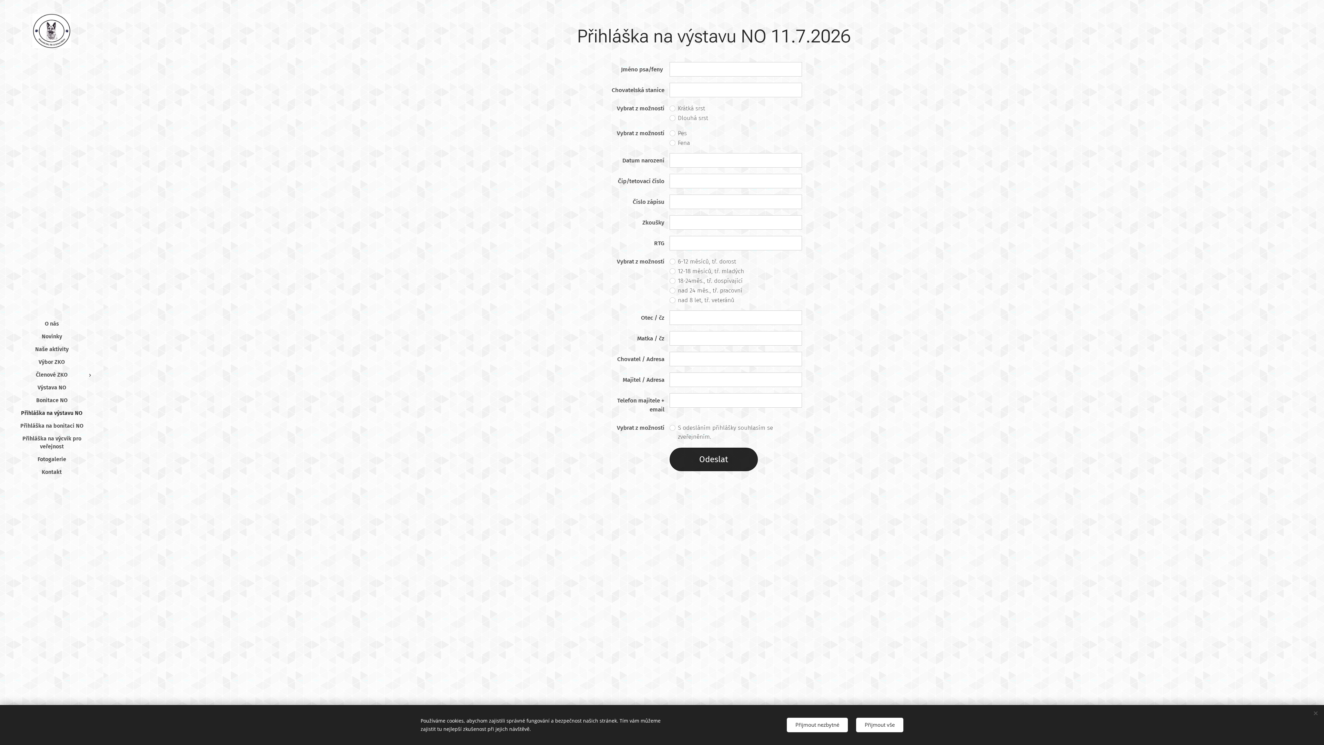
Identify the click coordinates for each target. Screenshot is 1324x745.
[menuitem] (51, 324)
